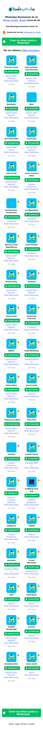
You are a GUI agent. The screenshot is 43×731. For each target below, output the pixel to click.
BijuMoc (11, 351)
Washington (11, 104)
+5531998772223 (13, 599)
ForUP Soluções (31, 245)
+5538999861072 (13, 668)
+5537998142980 (33, 143)
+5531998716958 (33, 631)
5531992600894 (33, 74)
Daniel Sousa (32, 595)
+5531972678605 (13, 217)
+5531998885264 (33, 180)
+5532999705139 (33, 355)
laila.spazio (11, 560)
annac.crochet (31, 664)
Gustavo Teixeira (31, 454)
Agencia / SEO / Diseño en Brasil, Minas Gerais (11, 78)
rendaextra (11, 489)
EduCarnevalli (11, 316)
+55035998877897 (14, 286)
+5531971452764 (13, 177)
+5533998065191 (33, 323)
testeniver (31, 627)
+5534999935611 (33, 249)
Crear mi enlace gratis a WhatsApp (23, 41)
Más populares (31, 50)
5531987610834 (13, 71)
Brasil (23, 20)
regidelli (32, 526)
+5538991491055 (13, 355)
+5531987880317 (13, 251)
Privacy (24, 724)
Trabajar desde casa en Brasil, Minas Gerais (11, 149)
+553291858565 (33, 108)
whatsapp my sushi (32, 32)
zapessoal (32, 282)
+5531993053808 (33, 668)
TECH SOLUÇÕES (11, 139)
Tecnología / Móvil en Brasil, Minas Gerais (31, 465)
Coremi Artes (32, 139)
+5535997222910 (13, 320)
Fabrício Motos (11, 385)
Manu (32, 104)
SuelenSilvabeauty (31, 351)
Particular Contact (11, 67)
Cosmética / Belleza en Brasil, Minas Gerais (31, 361)
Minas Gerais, (11, 20)
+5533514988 (12, 108)
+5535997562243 (33, 214)
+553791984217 (33, 495)
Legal (17, 724)
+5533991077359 (13, 633)
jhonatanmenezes (11, 664)
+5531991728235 (33, 567)
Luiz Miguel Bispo (31, 210)
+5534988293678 (33, 530)
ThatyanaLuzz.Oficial (12, 420)
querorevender (31, 385)
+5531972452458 (33, 599)
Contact (31, 724)
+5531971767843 (33, 286)
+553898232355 (13, 389)
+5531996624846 (33, 424)
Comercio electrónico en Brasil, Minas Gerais (31, 186)
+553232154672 (33, 389)
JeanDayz (11, 454)
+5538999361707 (13, 530)
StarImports (11, 526)
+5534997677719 (13, 564)
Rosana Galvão (11, 282)
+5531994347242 (13, 458)
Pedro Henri (31, 420)
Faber (11, 595)
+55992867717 (12, 493)
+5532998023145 (13, 143)
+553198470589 (33, 458)
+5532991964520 (13, 424)
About (11, 724)
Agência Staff (11, 173)
